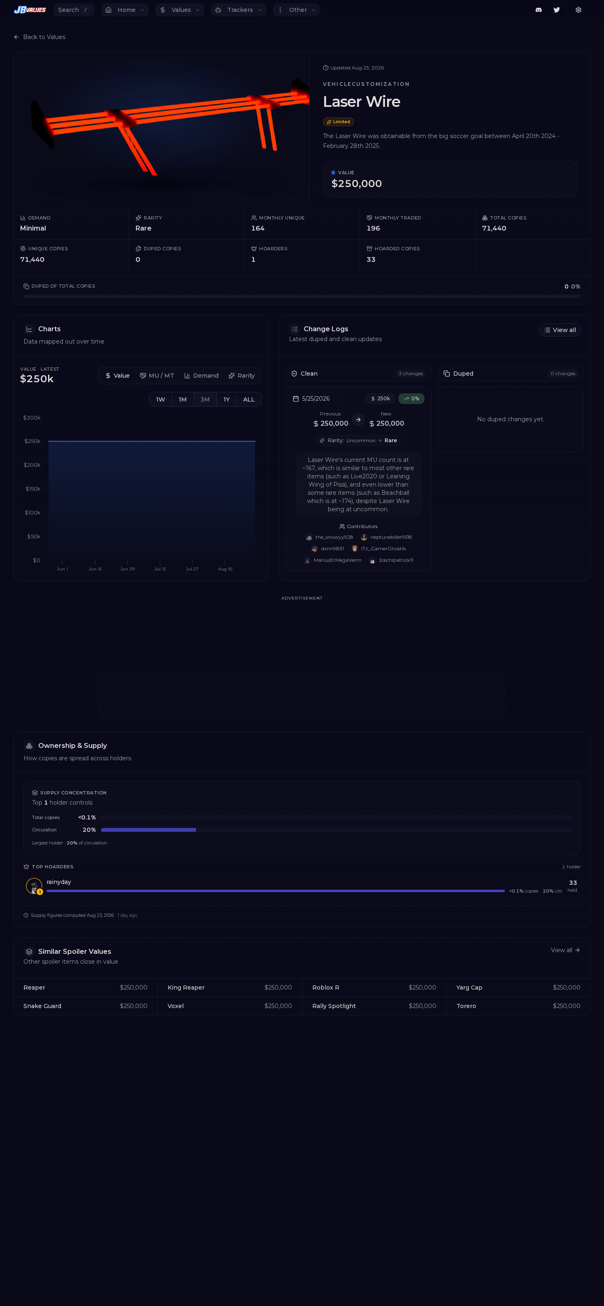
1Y (227, 399)
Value (122, 375)
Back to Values (44, 37)
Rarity (246, 375)
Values (181, 10)
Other (298, 10)
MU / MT (161, 375)
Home (127, 10)
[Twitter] (556, 9)
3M (205, 399)
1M (183, 399)
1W (160, 399)
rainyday (58, 882)
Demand (206, 375)
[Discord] (538, 9)
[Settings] (578, 9)
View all (564, 330)
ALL (249, 399)
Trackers (240, 10)
